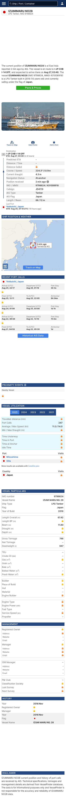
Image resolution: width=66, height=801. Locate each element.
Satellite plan (33, 466)
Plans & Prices (33, 87)
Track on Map (33, 267)
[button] (62, 3)
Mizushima (12, 457)
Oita (8, 461)
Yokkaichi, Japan (15, 206)
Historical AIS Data (33, 335)
